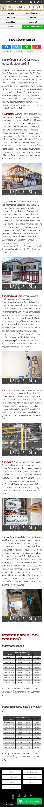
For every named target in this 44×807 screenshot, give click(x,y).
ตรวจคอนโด (11, 18)
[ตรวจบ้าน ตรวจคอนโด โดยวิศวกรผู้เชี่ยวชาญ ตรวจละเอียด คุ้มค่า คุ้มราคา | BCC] (22, 7)
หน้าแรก (11, 13)
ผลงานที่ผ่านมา (11, 22)
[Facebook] (34, 2)
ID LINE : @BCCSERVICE (33, 26)
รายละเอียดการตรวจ (33, 13)
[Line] (31, 2)
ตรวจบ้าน (33, 18)
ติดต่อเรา (11, 26)
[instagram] (40, 1)
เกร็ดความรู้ (33, 22)
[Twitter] (37, 2)
